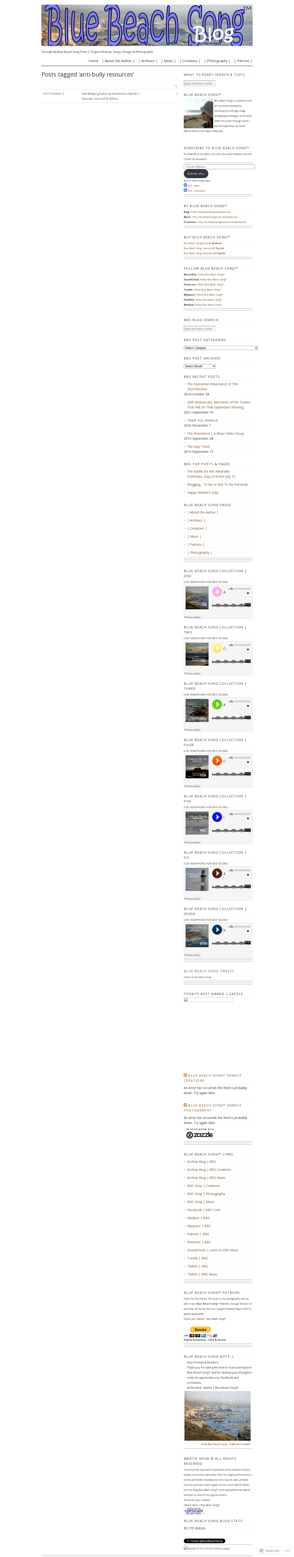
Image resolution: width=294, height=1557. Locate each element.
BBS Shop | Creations (203, 1185)
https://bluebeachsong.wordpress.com (211, 212)
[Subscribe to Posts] (185, 185)
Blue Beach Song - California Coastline (229, 1444)
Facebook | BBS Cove (203, 1210)
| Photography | (217, 60)
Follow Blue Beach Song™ (211, 274)
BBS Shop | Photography (206, 1194)
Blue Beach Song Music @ (203, 243)
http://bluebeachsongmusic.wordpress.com (215, 217)
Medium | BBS (198, 1218)
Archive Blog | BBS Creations (209, 1169)
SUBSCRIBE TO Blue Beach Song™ (216, 148)
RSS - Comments (197, 190)
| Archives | (148, 60)
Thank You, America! (202, 420)
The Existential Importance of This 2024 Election (212, 386)
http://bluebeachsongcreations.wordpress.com (222, 222)
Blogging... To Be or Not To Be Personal (217, 484)
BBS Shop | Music (201, 1202)
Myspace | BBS (199, 1226)
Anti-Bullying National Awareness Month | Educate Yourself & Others (110, 96)
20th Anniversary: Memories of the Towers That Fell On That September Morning (219, 404)
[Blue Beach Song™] (147, 25)
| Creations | (190, 60)
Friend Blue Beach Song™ (209, 294)
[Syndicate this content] (185, 1075)
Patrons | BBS (198, 1234)
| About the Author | (118, 60)
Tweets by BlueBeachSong (197, 977)
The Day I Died (198, 446)
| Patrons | (243, 60)
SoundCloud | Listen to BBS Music (213, 1250)
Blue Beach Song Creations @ (204, 248)
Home (93, 60)
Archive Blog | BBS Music (206, 1177)
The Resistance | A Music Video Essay (215, 433)
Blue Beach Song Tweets (209, 971)
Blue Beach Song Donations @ (204, 253)
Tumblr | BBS (197, 1258)
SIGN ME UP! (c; (196, 173)
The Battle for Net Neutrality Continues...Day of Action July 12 (211, 474)
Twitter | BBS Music (202, 1274)
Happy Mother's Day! (202, 492)
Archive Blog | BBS (201, 1161)
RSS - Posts (193, 185)
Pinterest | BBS (199, 1242)
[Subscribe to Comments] (185, 190)
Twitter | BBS (197, 1266)
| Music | (168, 60)
